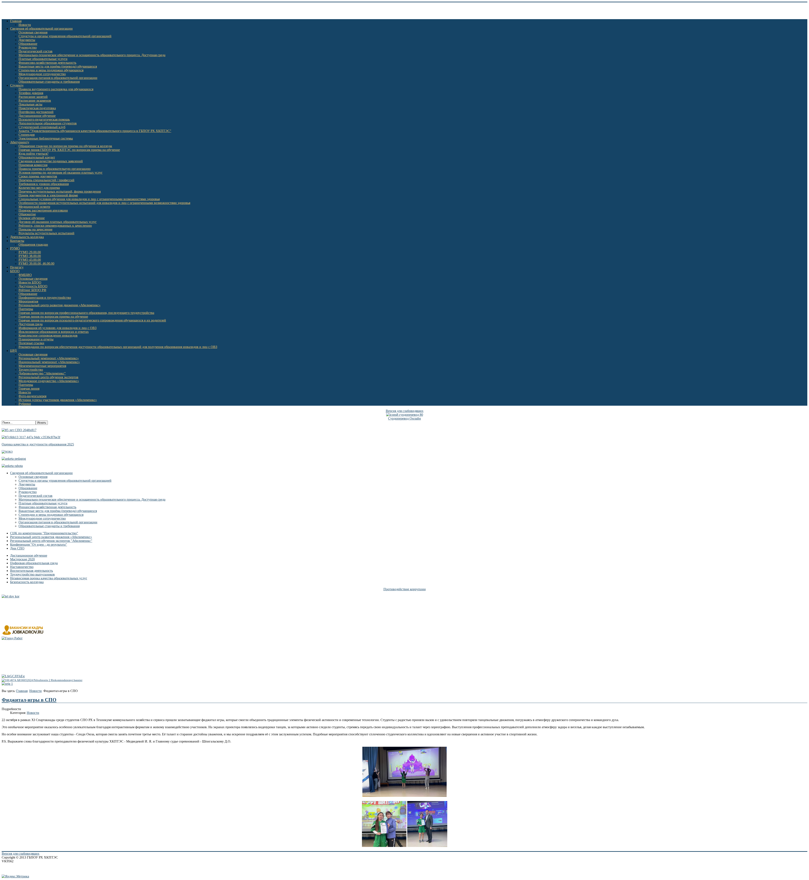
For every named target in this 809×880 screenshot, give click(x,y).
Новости (25, 25)
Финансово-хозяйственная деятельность (47, 62)
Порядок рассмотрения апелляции (43, 210)
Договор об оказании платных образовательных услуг (58, 222)
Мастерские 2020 (22, 559)
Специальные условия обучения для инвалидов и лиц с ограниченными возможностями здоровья (89, 199)
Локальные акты (30, 104)
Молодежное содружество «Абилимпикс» (49, 381)
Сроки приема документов (38, 176)
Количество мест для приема (39, 187)
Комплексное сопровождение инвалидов (48, 335)
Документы (27, 40)
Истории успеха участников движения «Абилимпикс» (58, 400)
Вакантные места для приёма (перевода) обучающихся (58, 66)
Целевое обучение (32, 218)
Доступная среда (31, 324)
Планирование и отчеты (36, 339)
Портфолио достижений (36, 112)
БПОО (15, 271)
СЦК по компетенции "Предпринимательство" (44, 533)
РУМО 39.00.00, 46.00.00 (36, 263)
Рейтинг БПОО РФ (32, 290)
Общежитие (27, 214)
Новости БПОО (30, 282)
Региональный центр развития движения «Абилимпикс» (59, 305)
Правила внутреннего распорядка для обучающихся (56, 89)
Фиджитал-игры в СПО (29, 700)
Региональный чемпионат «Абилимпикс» (49, 358)
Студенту (17, 85)
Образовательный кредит (37, 157)
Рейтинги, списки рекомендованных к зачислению (55, 225)
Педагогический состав (35, 51)
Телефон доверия (31, 93)
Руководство (28, 47)
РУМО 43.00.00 (30, 259)
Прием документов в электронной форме (48, 195)
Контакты (17, 241)
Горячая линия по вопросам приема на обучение (53, 316)
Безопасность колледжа (27, 582)
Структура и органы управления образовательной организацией (65, 36)
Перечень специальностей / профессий (46, 180)
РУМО (15, 248)
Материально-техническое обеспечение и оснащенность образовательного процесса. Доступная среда (92, 55)
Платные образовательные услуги (43, 59)
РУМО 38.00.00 (30, 256)
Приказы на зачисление (35, 229)
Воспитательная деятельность (31, 570)
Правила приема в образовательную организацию (55, 169)
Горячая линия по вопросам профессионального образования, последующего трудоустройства (86, 313)
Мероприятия (28, 301)
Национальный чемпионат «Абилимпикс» (49, 362)
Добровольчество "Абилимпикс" (42, 373)
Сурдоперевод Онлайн (404, 418)
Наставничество (21, 567)
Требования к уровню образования (44, 184)
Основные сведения (33, 32)
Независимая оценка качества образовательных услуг (48, 578)
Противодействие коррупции (404, 589)
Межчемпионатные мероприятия (42, 366)
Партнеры (26, 309)
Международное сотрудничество (42, 74)
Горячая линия (29, 388)
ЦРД (13, 350)
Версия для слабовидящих (404, 411)
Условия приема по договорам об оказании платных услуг (61, 172)
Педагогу (17, 267)
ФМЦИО (25, 275)
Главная (15, 21)
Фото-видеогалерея (32, 396)
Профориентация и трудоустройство (45, 297)
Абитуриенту (19, 142)
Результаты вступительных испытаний (46, 233)
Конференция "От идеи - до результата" (38, 544)
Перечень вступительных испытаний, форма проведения (60, 191)
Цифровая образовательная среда (34, 563)
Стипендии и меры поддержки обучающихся (51, 70)
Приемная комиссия (33, 165)
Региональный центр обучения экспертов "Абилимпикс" (51, 541)
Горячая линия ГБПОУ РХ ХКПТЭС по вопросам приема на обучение (69, 150)
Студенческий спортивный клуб (42, 127)
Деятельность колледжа (27, 237)
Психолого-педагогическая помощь (44, 119)
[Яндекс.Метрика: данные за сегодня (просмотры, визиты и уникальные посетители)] (15, 876)
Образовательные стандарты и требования (49, 81)
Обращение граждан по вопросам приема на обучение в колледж (65, 146)
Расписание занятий (33, 97)
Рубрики (25, 403)
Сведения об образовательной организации (41, 28)
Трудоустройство (31, 369)
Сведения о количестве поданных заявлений (51, 161)
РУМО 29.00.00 (30, 252)
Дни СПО (17, 548)
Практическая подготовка (37, 108)
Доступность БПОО (33, 286)
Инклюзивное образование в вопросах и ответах (54, 331)
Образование (28, 43)
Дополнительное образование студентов (48, 123)
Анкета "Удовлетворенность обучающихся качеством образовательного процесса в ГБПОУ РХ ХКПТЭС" (95, 131)
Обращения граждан (33, 244)
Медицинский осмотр (34, 206)
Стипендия (27, 134)
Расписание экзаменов (35, 100)
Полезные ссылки (31, 343)
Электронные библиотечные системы (46, 138)
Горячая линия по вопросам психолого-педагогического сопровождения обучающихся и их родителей (92, 320)
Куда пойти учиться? (33, 153)
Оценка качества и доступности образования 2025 (38, 444)
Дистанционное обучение (37, 115)
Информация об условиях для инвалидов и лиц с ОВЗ (57, 328)
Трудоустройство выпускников (32, 574)
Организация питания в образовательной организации (58, 78)
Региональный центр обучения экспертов (48, 377)
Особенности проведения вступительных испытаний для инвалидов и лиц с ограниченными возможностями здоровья (104, 203)
